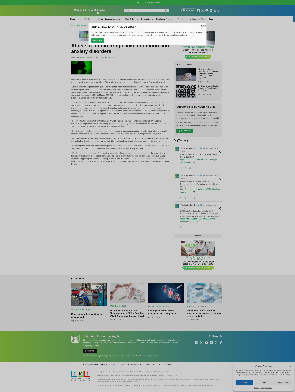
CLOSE (203, 26)
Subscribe (97, 40)
